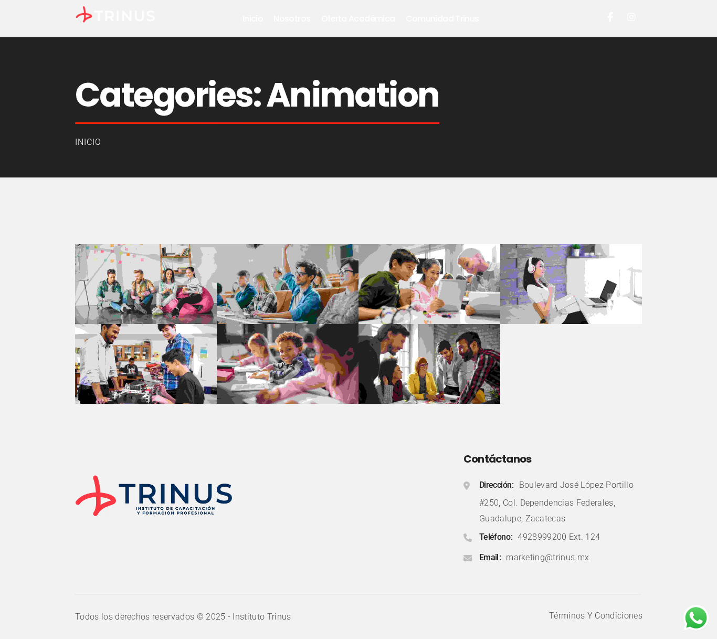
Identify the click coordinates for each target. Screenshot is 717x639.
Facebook (610, 17)
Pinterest (631, 17)
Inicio (88, 142)
